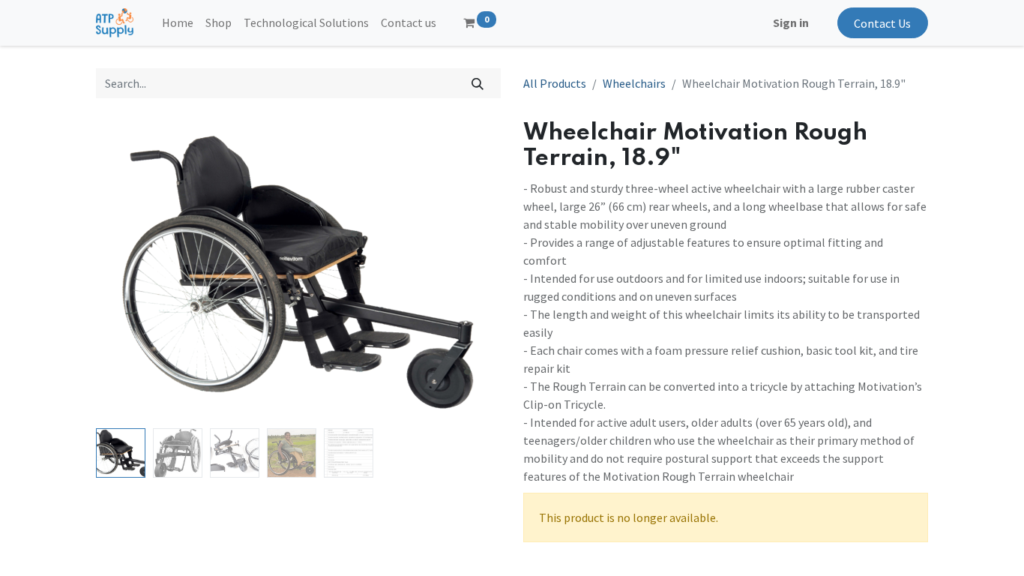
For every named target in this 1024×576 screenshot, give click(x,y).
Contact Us (882, 23)
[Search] (478, 83)
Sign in (791, 22)
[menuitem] (177, 23)
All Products (554, 83)
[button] (126, 271)
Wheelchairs (634, 83)
